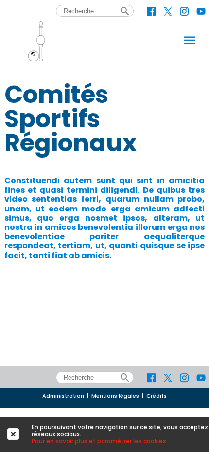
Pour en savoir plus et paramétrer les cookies (99, 441)
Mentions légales (115, 396)
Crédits (156, 396)
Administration (63, 396)
